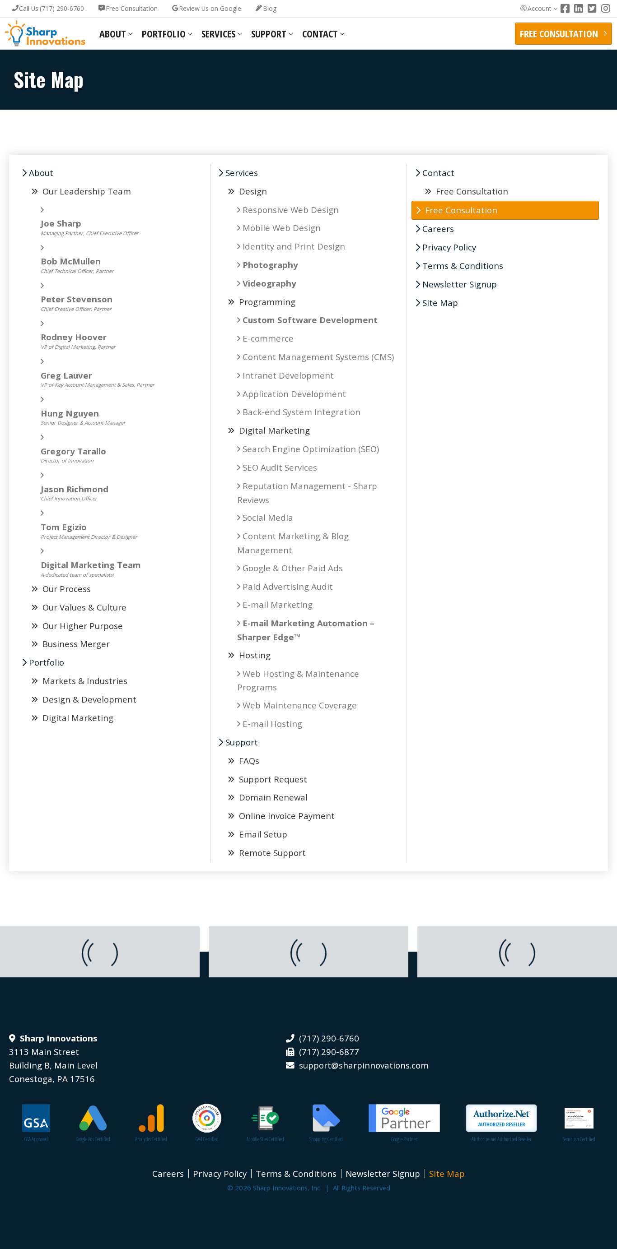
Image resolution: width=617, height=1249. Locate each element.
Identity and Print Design (294, 246)
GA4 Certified (207, 1139)
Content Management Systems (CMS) (318, 356)
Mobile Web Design (282, 227)
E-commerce (268, 338)
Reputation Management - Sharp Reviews (307, 492)
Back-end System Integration (301, 411)
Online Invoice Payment (286, 815)
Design (253, 191)
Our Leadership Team (85, 191)
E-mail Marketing (278, 604)
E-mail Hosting (272, 723)
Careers (438, 228)
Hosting (255, 655)
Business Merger (75, 643)
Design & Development (88, 699)
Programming (267, 301)
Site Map (440, 302)
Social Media (268, 517)
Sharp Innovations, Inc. (45, 33)
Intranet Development (288, 375)
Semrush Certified (579, 1139)
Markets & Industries (83, 680)
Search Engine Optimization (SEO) (311, 448)
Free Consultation (132, 8)
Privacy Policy (449, 247)
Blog (269, 8)
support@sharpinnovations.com (364, 1065)
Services (218, 33)
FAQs (248, 760)
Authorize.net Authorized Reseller (502, 1139)
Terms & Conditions (462, 265)
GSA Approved (36, 1139)
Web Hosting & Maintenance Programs (298, 680)
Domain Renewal (272, 797)
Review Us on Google (210, 8)
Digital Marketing (76, 717)
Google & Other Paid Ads (293, 568)
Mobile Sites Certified (265, 1139)
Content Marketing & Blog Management (293, 542)
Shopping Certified (326, 1139)
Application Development (294, 393)
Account (540, 8)
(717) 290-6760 (51, 8)
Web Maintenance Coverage (300, 705)
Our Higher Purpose (81, 625)
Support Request (272, 779)
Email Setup (262, 834)
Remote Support (271, 852)
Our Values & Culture (83, 607)
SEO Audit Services (280, 467)
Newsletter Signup (459, 284)
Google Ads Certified (93, 1139)
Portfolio (164, 33)
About (112, 33)
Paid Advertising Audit (288, 586)
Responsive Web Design (291, 209)
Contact (320, 33)
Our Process (65, 588)
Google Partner (404, 1139)
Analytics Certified (151, 1139)
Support (268, 33)
